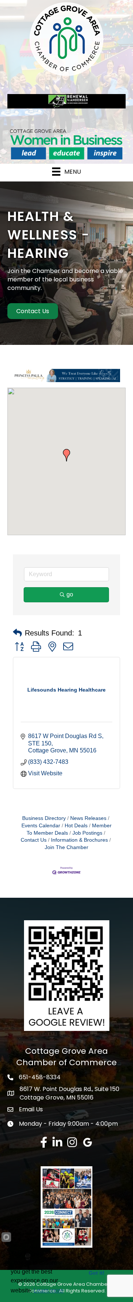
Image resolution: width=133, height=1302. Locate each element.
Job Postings (87, 833)
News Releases (88, 818)
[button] (66, 455)
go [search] (69, 594)
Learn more (49, 1290)
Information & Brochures (79, 840)
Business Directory (44, 818)
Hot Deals (76, 825)
